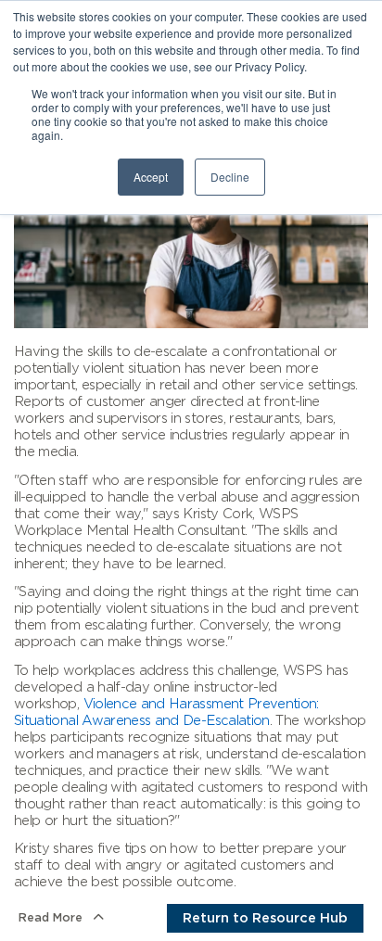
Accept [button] (151, 176)
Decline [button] (229, 176)
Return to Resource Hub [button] (265, 917)
